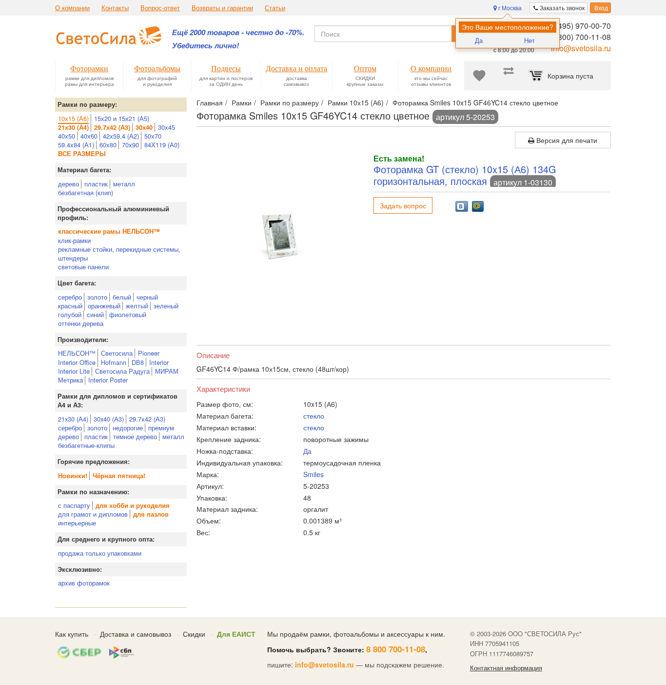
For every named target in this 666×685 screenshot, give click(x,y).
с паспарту (74, 505)
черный (147, 297)
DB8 (138, 362)
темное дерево (135, 436)
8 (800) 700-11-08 (580, 36)
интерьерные (77, 522)
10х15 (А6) (73, 118)
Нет (529, 40)
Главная (209, 102)
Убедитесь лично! (205, 45)
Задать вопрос (403, 205)
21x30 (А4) (73, 418)
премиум (161, 427)
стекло (313, 416)
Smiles (313, 474)
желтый (137, 305)
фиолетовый (127, 314)
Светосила (117, 353)
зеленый (166, 305)
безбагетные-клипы (86, 445)
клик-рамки (74, 240)
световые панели (83, 266)
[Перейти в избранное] (479, 75)
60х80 (108, 144)
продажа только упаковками (99, 553)
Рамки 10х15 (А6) (356, 102)
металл (124, 183)
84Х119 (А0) (161, 144)
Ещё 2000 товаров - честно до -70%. (238, 32)
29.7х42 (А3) (147, 418)
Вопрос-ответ (160, 7)
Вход (600, 7)
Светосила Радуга (122, 371)
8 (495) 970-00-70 (580, 25)
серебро (70, 297)
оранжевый (104, 305)
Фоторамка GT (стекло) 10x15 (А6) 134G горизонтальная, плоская (464, 175)
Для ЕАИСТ (236, 634)
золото (97, 297)
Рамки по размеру (289, 102)
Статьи (275, 7)
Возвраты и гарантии (222, 7)
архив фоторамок (84, 582)
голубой (69, 314)
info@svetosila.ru (581, 48)
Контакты (115, 7)
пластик (96, 183)
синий (95, 314)
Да (479, 40)
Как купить (71, 634)
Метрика (70, 379)
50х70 (152, 136)
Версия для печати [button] (565, 140)
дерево (68, 183)
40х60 (89, 136)
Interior (159, 362)
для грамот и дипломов (93, 514)
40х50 (66, 136)
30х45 (166, 127)
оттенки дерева (80, 323)
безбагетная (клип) (85, 192)
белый (122, 297)
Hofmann (113, 362)
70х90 (130, 144)
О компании (72, 7)
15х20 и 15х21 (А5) (121, 118)
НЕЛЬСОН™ (77, 353)
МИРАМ (166, 371)
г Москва (509, 7)
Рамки (242, 102)
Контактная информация (506, 668)
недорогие (128, 427)
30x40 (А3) (109, 418)
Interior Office (77, 362)
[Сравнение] (508, 75)
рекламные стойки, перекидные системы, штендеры (119, 253)
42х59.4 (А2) (121, 136)
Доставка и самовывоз (135, 634)
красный (70, 305)
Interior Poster (108, 379)
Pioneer (148, 353)
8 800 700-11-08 (395, 649)
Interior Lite (74, 371)
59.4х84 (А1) (76, 144)
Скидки (194, 634)
